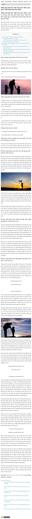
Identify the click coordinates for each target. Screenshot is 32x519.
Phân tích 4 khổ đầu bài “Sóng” (15, 475)
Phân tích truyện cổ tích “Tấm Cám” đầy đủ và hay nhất (17, 509)
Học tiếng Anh (8, 1)
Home (2, 1)
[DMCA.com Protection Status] (5, 517)
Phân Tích (3, 480)
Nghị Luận (20, 1)
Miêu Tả (26, 1)
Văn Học (15, 1)
